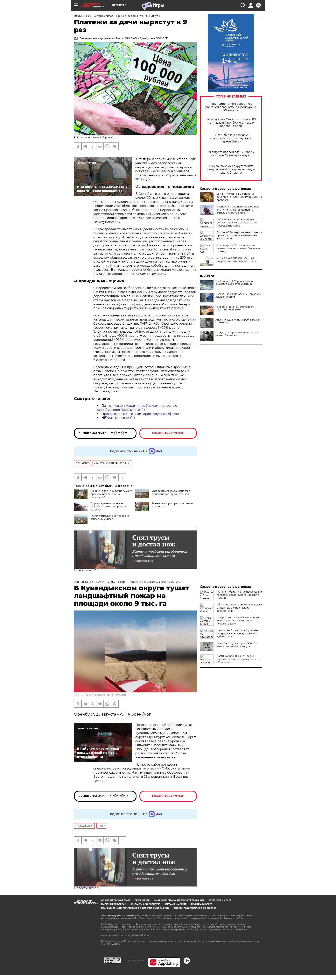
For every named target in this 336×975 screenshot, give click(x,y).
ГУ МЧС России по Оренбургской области (100, 694)
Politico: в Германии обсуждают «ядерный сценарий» (234, 308)
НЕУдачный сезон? (117, 418)
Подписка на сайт (220, 900)
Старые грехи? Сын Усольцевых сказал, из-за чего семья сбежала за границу (238, 248)
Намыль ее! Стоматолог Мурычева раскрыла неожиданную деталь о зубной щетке (237, 633)
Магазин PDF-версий (113, 904)
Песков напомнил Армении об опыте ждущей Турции (238, 295)
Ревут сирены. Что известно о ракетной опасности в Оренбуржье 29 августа (231, 107)
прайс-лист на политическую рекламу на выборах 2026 (135, 908)
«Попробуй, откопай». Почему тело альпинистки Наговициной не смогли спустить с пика (238, 209)
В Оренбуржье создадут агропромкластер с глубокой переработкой (231, 138)
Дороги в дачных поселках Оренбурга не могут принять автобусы (108, 506)
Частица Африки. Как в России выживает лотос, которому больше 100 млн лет (238, 659)
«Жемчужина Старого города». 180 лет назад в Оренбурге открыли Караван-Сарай (231, 123)
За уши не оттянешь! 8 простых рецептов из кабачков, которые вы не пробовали (239, 196)
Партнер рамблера (134, 960)
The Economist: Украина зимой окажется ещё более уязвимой (234, 282)
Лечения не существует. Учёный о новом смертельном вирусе (237, 645)
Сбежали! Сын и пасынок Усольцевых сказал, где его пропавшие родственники (239, 607)
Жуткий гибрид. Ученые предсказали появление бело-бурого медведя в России (239, 594)
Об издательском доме (115, 900)
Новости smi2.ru (87, 570)
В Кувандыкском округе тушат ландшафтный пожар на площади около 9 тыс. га (231, 169)
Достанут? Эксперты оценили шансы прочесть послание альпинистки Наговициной (239, 235)
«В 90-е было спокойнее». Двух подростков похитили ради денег (237, 259)
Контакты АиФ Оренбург (145, 904)
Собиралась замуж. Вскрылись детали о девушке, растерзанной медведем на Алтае (237, 222)
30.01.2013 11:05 (82, 15)
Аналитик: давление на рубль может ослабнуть (237, 321)
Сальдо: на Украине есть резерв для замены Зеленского (237, 334)
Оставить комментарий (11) (168, 433)
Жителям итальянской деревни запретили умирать (110, 517)
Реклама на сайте (175, 904)
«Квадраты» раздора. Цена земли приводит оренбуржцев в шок (172, 492)
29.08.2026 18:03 (83, 582)
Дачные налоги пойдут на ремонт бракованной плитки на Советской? (111, 494)
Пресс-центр (142, 900)
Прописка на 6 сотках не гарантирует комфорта (140, 414)
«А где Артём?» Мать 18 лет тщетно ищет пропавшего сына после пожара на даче (238, 620)
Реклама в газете (201, 904)
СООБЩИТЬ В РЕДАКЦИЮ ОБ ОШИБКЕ (195, 908)
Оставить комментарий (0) (168, 796)
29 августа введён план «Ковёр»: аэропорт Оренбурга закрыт (231, 153)
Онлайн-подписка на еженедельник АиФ (179, 900)
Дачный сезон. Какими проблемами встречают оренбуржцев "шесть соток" (138, 408)
